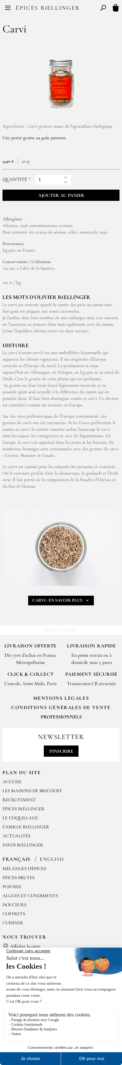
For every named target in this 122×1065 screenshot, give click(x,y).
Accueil (12, 781)
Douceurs (14, 904)
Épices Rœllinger (48, 7)
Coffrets (14, 913)
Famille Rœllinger (26, 827)
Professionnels (61, 717)
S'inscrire (61, 751)
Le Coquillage (20, 818)
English (52, 859)
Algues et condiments (30, 895)
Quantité (15, 179)
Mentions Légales (61, 698)
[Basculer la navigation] (8, 8)
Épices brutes (18, 877)
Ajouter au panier (61, 195)
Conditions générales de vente (60, 707)
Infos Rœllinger (23, 845)
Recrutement (19, 799)
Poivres (12, 886)
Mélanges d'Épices (24, 868)
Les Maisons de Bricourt (32, 790)
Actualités (16, 836)
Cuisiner (13, 922)
